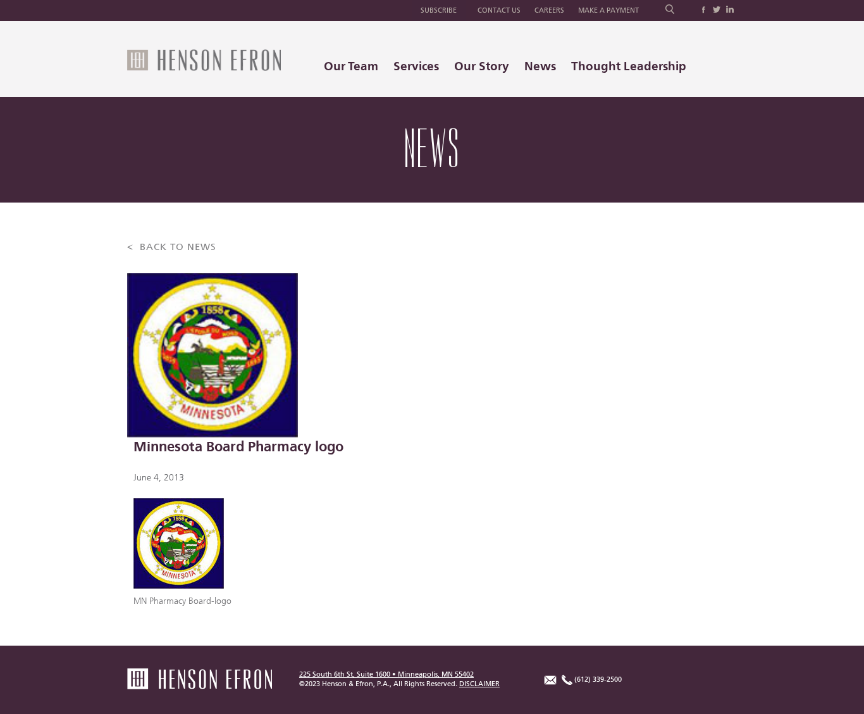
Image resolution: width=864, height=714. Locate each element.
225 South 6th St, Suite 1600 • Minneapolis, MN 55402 (386, 674)
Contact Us (499, 10)
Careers (549, 10)
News (540, 66)
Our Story (481, 66)
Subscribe (439, 10)
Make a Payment (608, 10)
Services (416, 66)
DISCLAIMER (479, 683)
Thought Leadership (628, 66)
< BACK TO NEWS (171, 247)
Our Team (351, 66)
